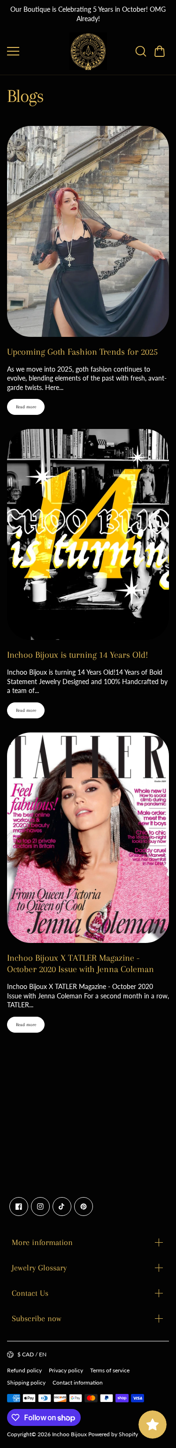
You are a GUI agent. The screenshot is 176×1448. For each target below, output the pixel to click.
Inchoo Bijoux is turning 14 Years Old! (77, 655)
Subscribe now (36, 1318)
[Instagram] (40, 1206)
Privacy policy (66, 1370)
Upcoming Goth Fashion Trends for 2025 (82, 352)
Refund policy (24, 1370)
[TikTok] (62, 1206)
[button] (159, 51)
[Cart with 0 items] (159, 51)
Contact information (78, 1382)
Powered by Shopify (113, 1434)
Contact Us (30, 1293)
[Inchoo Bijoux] (88, 51)
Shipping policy (26, 1382)
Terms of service (110, 1370)
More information (42, 1242)
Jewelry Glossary (39, 1267)
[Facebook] (18, 1206)
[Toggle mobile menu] (36, 51)
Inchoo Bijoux (69, 1434)
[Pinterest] (83, 1206)
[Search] (140, 51)
